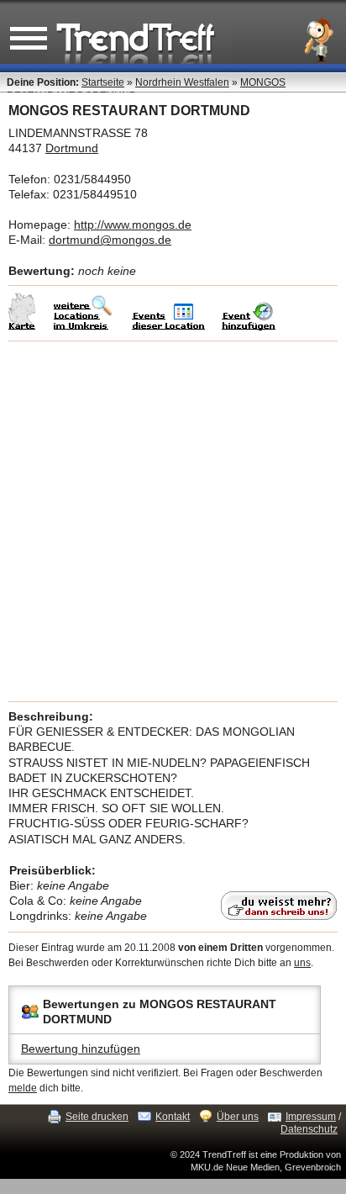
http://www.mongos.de (132, 224)
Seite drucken (97, 1117)
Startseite (102, 82)
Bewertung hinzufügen (80, 1048)
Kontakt (172, 1117)
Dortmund (71, 148)
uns (302, 963)
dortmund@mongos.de (110, 239)
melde (22, 1088)
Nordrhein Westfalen (182, 82)
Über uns (238, 1117)
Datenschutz (309, 1129)
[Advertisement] (173, 521)
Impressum (311, 1117)
